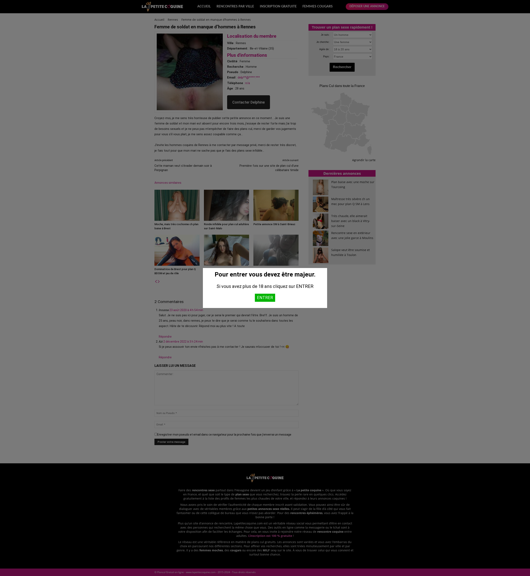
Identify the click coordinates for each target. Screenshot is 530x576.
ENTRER (265, 297)
